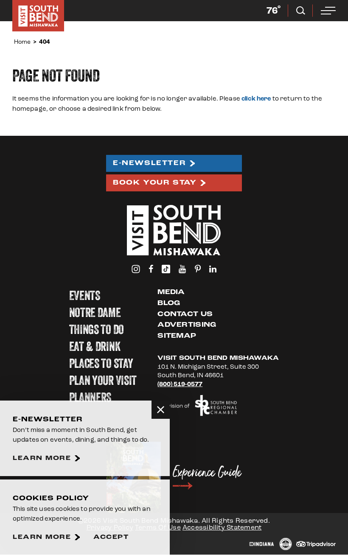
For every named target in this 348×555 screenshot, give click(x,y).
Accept (111, 537)
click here (256, 99)
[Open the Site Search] (300, 10)
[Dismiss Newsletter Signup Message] (161, 410)
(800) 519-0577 (179, 384)
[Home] (38, 15)
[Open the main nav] (328, 10)
